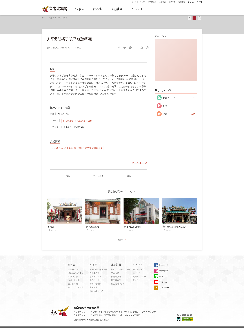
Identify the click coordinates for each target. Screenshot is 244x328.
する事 (97, 9)
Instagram (163, 270)
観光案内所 (116, 280)
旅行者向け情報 (118, 284)
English (191, 2)
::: (132, 1)
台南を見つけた (74, 269)
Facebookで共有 (118, 47)
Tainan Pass (95, 291)
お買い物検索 (95, 284)
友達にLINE (130, 47)
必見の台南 (137, 269)
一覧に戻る (98, 175)
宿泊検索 (93, 287)
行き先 (80, 9)
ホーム (44, 18)
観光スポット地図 (75, 287)
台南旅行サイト (55, 9)
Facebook (163, 265)
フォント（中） (194, 18)
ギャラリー (164, 287)
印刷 (141, 47)
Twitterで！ (124, 47)
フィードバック (147, 47)
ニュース (136, 273)
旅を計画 (116, 9)
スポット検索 (62, 18)
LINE (161, 276)
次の (129, 175)
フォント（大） (199, 18)
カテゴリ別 (73, 284)
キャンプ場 (73, 276)
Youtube (163, 282)
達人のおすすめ (96, 280)
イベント (137, 9)
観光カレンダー (139, 276)
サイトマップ (140, 2)
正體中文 (172, 2)
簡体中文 (181, 2)
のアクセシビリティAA (187, 319)
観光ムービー (138, 280)
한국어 (199, 2)
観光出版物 (116, 276)
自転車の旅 (94, 273)
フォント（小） (189, 18)
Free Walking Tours (98, 269)
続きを (121, 239)
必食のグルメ (95, 276)
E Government (178, 319)
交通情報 (115, 273)
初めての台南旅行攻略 (120, 269)
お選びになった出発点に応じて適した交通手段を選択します (78, 148)
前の (68, 175)
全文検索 (162, 2)
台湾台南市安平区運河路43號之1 (79, 121)
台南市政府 (152, 2)
